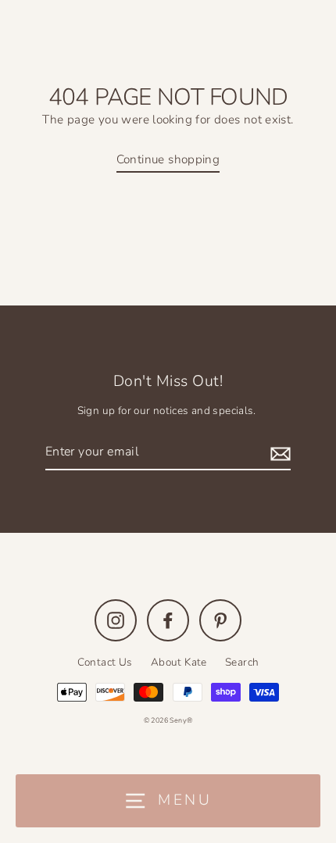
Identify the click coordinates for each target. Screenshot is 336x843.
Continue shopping (168, 159)
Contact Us (105, 662)
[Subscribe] (278, 452)
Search (242, 662)
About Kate (179, 662)
